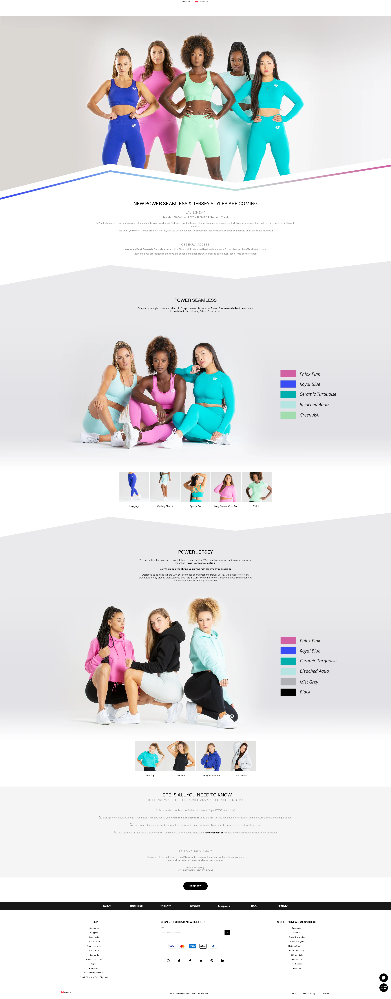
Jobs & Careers (296, 964)
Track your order (94, 946)
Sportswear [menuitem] (88, 9)
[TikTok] (179, 960)
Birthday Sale (297, 955)
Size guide (94, 955)
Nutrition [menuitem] (62, 9)
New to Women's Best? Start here (94, 977)
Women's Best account (185, 817)
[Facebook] (190, 960)
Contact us (94, 928)
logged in (159, 253)
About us (297, 968)
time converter (214, 832)
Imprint (94, 964)
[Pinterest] (211, 960)
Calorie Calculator (94, 959)
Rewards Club (297, 959)
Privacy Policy (309, 993)
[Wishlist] (313, 9)
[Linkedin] (222, 960)
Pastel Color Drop (296, 950)
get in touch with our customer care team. (198, 860)
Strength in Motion (297, 937)
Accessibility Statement (94, 972)
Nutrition (297, 932)
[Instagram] (168, 960)
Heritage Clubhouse (296, 946)
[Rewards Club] (383, 987)
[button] (201, 1)
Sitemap (326, 993)
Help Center (94, 950)
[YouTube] (201, 960)
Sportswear (297, 928)
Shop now (195, 885)
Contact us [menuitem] (185, 1)
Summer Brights (297, 941)
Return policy (94, 937)
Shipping (94, 932)
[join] (227, 932)
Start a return (94, 941)
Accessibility (94, 968)
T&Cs (293, 993)
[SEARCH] (305, 9)
